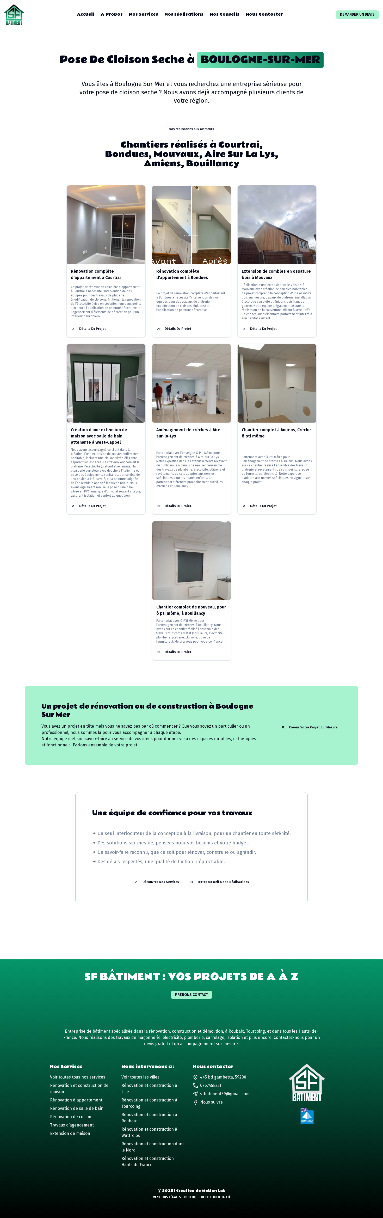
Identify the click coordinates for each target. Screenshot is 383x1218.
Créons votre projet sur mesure (313, 727)
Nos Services (143, 14)
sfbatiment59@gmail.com (225, 1093)
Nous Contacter (264, 14)
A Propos (112, 14)
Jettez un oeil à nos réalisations (223, 882)
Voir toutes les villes (140, 1077)
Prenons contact (191, 994)
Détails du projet (92, 329)
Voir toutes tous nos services (77, 1077)
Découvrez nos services (161, 882)
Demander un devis (357, 14)
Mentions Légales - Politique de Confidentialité (192, 1197)
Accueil (85, 14)
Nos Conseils (224, 14)
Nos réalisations (183, 14)
